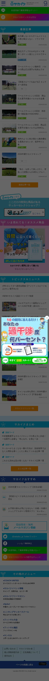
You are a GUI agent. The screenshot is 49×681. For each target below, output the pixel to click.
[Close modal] (47, 318)
